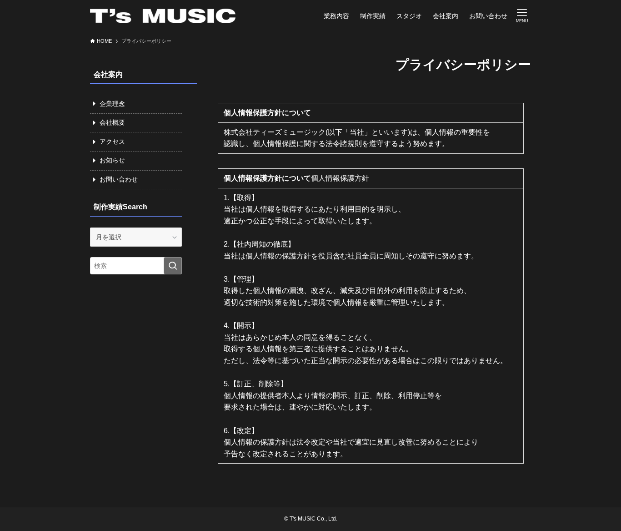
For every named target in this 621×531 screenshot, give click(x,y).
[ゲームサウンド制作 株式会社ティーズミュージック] (162, 16)
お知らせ (112, 160)
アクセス (112, 141)
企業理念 (112, 103)
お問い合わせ (119, 179)
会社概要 (112, 122)
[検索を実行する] (173, 265)
